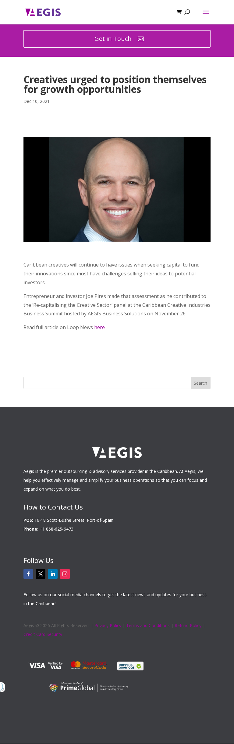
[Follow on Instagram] (65, 574)
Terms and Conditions (148, 625)
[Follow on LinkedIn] (53, 574)
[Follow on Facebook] (28, 574)
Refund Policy (188, 625)
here (99, 327)
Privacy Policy (107, 625)
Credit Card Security (42, 634)
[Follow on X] (40, 574)
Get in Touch (113, 38)
